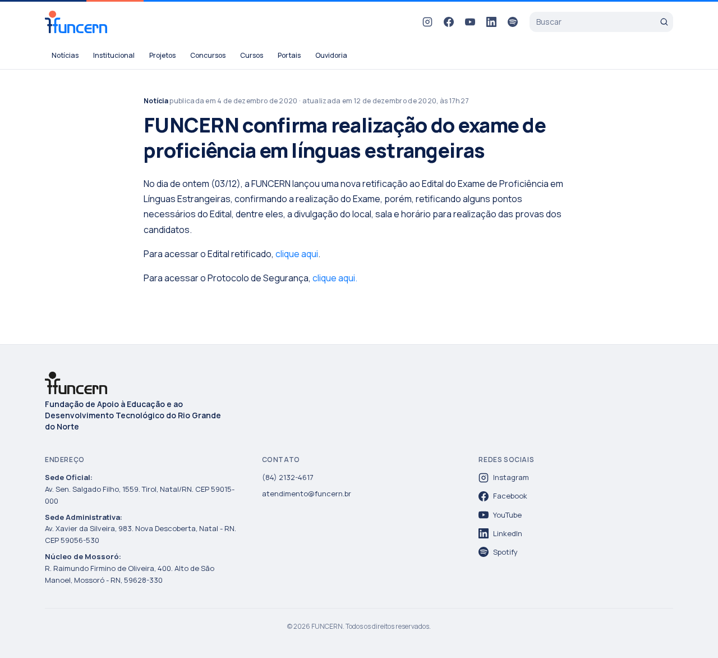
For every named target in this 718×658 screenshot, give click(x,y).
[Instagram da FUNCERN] (427, 22)
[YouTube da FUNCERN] (470, 22)
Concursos (207, 55)
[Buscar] (664, 22)
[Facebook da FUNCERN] (449, 22)
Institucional (114, 55)
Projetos (162, 55)
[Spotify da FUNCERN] (513, 22)
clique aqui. (334, 278)
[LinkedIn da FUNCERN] (491, 22)
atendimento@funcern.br (306, 493)
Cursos (251, 55)
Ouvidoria (331, 55)
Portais (289, 55)
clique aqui (296, 254)
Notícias (65, 55)
